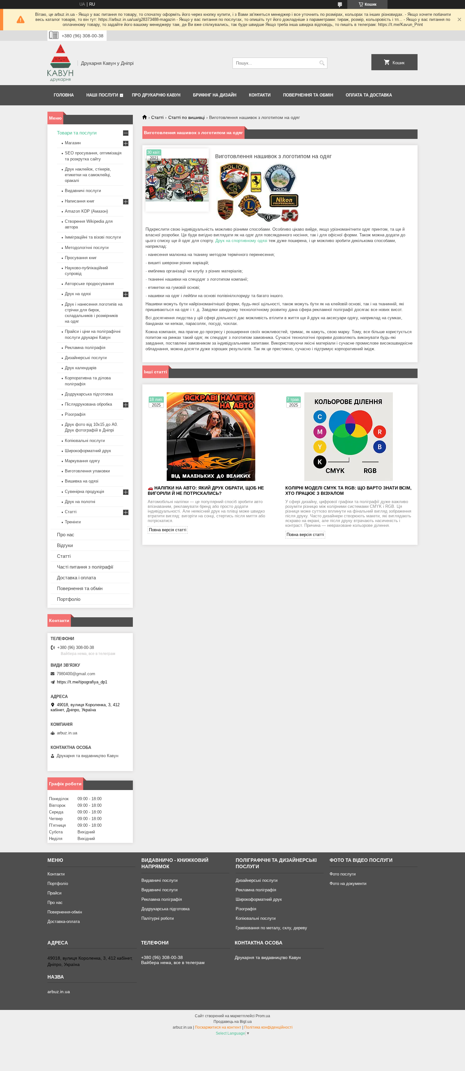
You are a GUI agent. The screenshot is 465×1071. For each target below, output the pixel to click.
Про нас (65, 534)
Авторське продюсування (89, 283)
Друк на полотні (80, 501)
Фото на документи (348, 883)
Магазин (73, 142)
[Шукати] (321, 63)
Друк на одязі (78, 293)
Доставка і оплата (76, 577)
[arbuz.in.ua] (60, 63)
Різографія (75, 414)
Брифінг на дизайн (214, 95)
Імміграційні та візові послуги (93, 237)
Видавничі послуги (83, 190)
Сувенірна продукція (84, 491)
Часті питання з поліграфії (85, 567)
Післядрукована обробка (88, 404)
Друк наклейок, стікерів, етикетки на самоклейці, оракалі (88, 175)
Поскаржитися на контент (218, 1027)
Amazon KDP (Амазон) (86, 211)
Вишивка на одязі (81, 481)
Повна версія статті (167, 529)
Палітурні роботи (157, 918)
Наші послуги (102, 95)
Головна (64, 95)
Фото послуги (343, 874)
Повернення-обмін (64, 912)
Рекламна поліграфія (85, 347)
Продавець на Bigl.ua (233, 1021)
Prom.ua (263, 1016)
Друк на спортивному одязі (241, 240)
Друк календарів (80, 367)
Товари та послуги (76, 132)
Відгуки (65, 545)
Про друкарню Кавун (156, 95)
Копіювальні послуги (85, 440)
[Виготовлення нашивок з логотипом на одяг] (177, 180)
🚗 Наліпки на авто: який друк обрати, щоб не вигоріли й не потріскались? (206, 490)
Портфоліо (68, 599)
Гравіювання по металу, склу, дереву (271, 927)
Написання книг (80, 201)
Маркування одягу (82, 460)
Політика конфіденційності (268, 1027)
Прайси (54, 893)
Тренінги (73, 522)
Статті (157, 117)
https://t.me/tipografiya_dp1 (82, 682)
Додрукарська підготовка (89, 394)
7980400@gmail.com (76, 673)
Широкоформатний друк (88, 450)
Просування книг (81, 257)
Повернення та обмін (308, 95)
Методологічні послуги (86, 247)
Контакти (259, 95)
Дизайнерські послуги (86, 357)
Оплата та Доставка (369, 95)
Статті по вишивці (186, 117)
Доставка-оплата (63, 921)
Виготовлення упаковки (87, 471)
